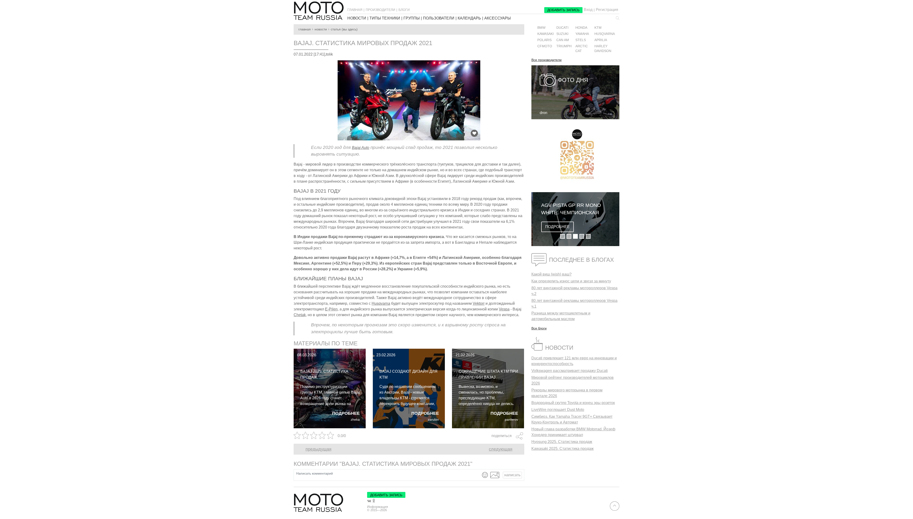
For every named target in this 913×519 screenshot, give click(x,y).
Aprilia (600, 40)
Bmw (541, 27)
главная (354, 9)
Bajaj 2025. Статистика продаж (324, 374)
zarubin (433, 419)
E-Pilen (331, 309)
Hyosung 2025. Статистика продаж (561, 442)
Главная (304, 29)
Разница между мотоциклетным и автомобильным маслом (560, 316)
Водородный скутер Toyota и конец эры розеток (573, 403)
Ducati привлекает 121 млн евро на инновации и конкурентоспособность (574, 361)
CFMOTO (544, 46)
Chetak (300, 315)
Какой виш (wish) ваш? (551, 274)
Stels (580, 40)
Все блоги (539, 328)
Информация (377, 506)
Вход (588, 9)
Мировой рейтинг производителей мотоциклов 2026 (572, 380)
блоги (404, 9)
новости (356, 18)
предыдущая (318, 449)
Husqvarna (381, 303)
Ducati (562, 27)
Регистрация (607, 9)
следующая (500, 449)
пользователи (438, 18)
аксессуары (497, 18)
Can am (562, 40)
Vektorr (479, 303)
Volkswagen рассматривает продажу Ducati (569, 371)
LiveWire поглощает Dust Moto (557, 410)
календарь (469, 18)
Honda (581, 27)
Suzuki (562, 34)
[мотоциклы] (319, 10)
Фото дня (573, 80)
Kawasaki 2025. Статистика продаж (562, 449)
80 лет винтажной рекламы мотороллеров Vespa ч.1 (574, 303)
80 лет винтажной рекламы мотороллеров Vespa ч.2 (574, 291)
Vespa (504, 309)
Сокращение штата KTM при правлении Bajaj (488, 374)
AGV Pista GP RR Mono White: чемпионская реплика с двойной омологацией (569, 209)
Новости (321, 29)
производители (380, 9)
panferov (511, 419)
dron (543, 113)
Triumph (564, 46)
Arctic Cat (581, 48)
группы (411, 18)
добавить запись (563, 10)
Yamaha (582, 34)
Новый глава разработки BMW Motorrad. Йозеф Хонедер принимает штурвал (573, 432)
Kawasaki (545, 34)
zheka (355, 419)
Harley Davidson (602, 48)
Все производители (546, 60)
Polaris (544, 40)
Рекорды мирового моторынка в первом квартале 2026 (566, 393)
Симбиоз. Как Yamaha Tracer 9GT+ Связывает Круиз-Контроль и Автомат (571, 419)
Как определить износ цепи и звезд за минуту (571, 281)
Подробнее (346, 413)
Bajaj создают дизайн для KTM (408, 374)
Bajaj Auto (360, 148)
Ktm (598, 27)
